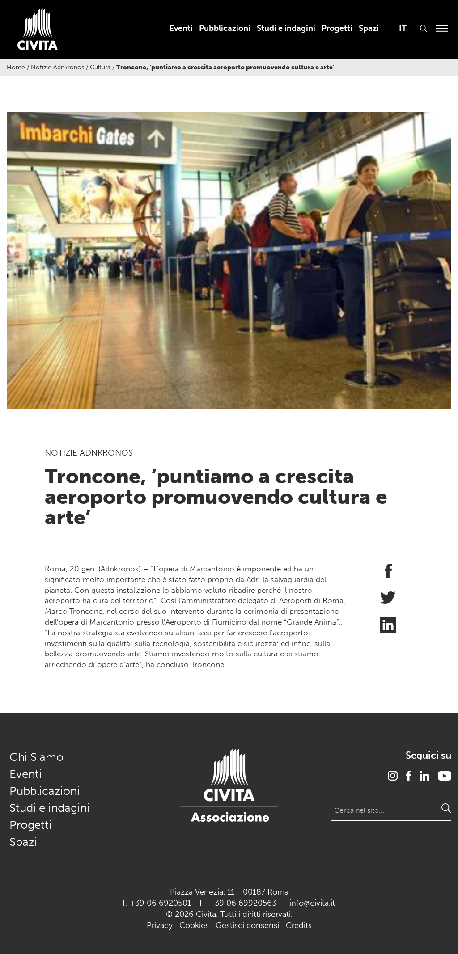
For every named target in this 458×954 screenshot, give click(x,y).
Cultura (100, 67)
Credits (299, 925)
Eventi (181, 28)
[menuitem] (181, 28)
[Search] (446, 808)
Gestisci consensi (247, 925)
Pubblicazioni (224, 28)
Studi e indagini (286, 28)
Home (16, 67)
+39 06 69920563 (242, 903)
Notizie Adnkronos (57, 67)
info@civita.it (312, 903)
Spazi (369, 28)
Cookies (194, 925)
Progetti (337, 28)
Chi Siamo (36, 757)
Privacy (160, 925)
